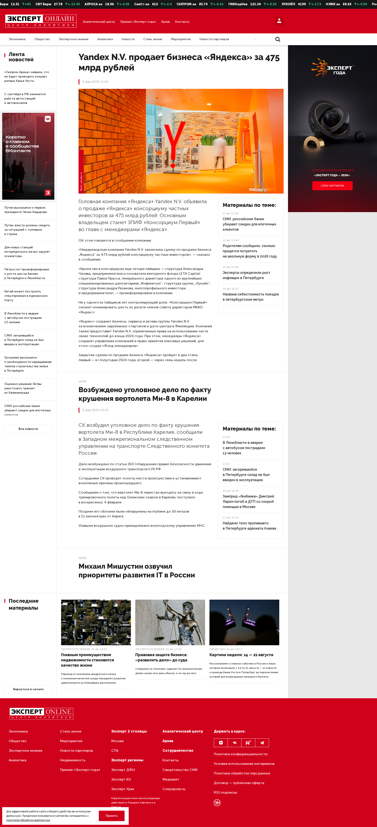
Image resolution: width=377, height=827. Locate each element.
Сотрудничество (178, 750)
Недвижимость (73, 760)
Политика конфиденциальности (240, 754)
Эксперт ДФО (123, 770)
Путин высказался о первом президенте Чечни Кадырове (25, 210)
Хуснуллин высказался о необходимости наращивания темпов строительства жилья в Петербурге (27, 364)
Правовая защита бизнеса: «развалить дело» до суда (161, 657)
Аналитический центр (99, 22)
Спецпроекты (174, 789)
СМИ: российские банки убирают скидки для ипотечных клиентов (27, 410)
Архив (165, 22)
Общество (42, 39)
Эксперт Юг (121, 779)
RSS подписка (225, 792)
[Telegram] (262, 742)
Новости (128, 39)
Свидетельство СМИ (180, 770)
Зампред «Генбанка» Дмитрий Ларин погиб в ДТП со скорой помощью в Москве (248, 501)
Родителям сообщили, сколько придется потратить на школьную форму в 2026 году (250, 251)
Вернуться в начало (28, 689)
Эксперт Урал (122, 789)
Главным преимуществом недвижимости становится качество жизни (87, 659)
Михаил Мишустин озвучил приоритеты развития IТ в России (137, 570)
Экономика (17, 39)
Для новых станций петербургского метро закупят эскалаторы (27, 251)
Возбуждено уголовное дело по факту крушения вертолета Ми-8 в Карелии (145, 394)
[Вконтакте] (235, 742)
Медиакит (171, 779)
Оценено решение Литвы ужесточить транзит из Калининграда (22, 388)
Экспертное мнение (74, 39)
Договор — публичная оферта (239, 783)
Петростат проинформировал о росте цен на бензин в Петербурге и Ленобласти (26, 274)
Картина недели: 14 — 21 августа (241, 654)
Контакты (182, 22)
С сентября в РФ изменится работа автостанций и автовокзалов (25, 98)
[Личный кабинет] (279, 21)
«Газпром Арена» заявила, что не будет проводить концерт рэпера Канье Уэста (26, 76)
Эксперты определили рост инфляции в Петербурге (246, 275)
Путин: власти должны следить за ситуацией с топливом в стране (27, 229)
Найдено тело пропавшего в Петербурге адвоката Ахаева (249, 525)
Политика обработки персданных (242, 773)
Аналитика (105, 39)
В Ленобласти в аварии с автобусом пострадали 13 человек (23, 318)
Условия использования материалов (244, 764)
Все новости (28, 429)
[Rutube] (248, 742)
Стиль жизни (152, 39)
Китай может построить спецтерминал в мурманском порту (26, 296)
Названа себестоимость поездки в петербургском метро (251, 297)
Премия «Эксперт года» (138, 22)
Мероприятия (181, 39)
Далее (83, 381)
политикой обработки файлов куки (28, 820)
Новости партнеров (214, 39)
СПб (114, 750)
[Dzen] (221, 742)
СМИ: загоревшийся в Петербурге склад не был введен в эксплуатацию (24, 340)
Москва (117, 741)
